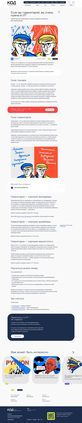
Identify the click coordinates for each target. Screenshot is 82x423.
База (43, 2)
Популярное (28, 5)
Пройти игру (17, 336)
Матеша (53, 5)
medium (67, 383)
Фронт (37, 5)
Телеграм (62, 2)
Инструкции (33, 2)
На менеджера (15, 306)
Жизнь (71, 5)
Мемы (52, 2)
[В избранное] (59, 12)
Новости (47, 2)
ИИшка (56, 2)
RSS (41, 419)
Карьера (62, 5)
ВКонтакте (29, 419)
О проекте (10, 413)
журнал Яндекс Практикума (17, 410)
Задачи (39, 2)
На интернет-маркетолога (18, 309)
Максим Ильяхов (30, 396)
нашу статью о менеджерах (24, 216)
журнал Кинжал (11, 419)
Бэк (45, 5)
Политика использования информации (15, 415)
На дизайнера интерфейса (18, 307)
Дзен (39, 419)
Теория (27, 2)
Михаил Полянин (14, 396)
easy (49, 58)
